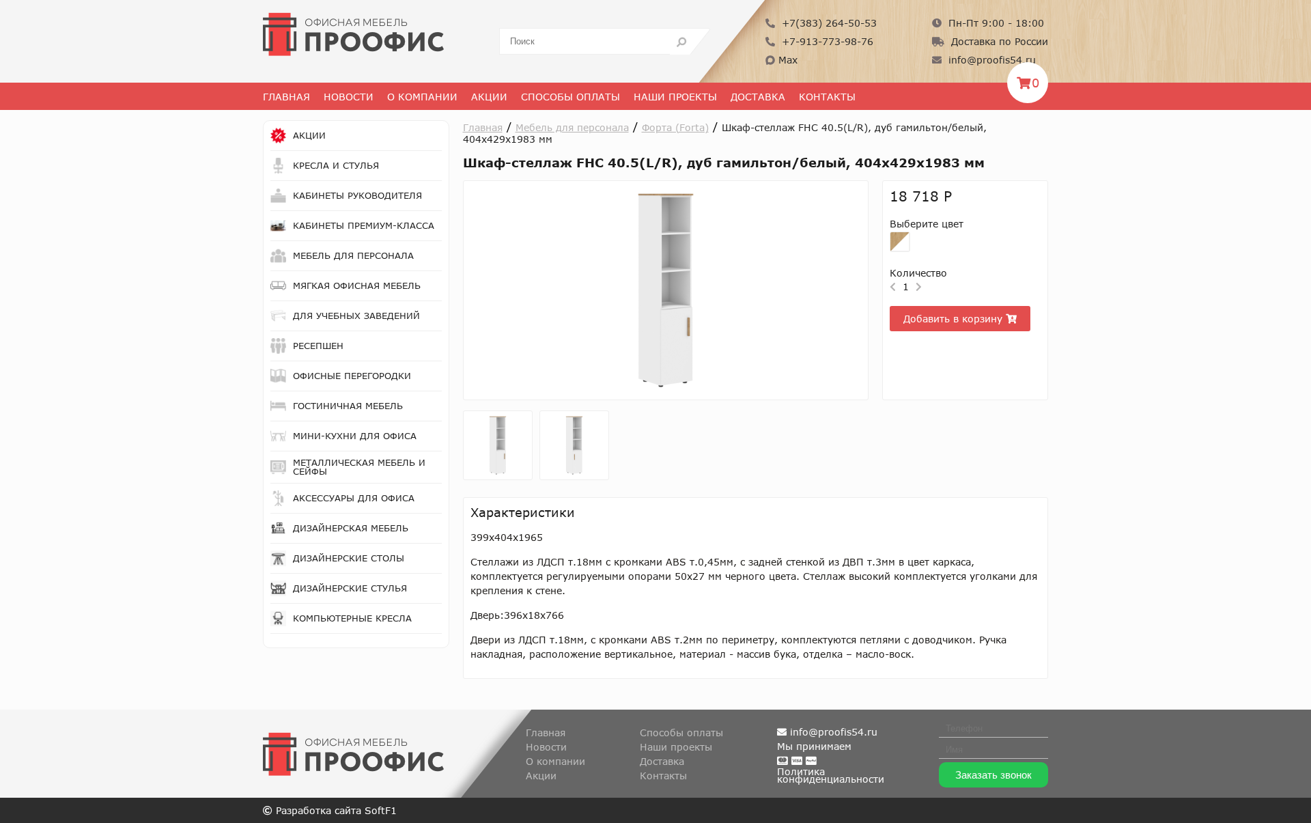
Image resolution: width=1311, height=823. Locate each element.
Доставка (758, 96)
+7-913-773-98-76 (825, 41)
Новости (348, 96)
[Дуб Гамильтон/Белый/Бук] (900, 242)
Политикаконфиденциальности (830, 775)
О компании (555, 761)
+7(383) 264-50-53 (827, 23)
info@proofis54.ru (990, 60)
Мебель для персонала (572, 127)
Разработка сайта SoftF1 (334, 810)
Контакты (827, 96)
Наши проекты (675, 96)
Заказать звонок (993, 775)
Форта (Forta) (675, 127)
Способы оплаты (570, 96)
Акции (489, 96)
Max (786, 60)
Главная (286, 96)
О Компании (422, 96)
